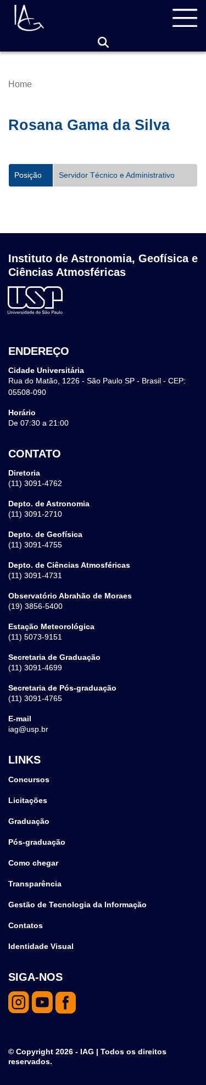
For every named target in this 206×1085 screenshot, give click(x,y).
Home (20, 84)
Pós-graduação (36, 842)
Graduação (28, 821)
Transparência (35, 883)
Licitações (27, 800)
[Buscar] (103, 42)
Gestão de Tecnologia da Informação (77, 904)
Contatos (25, 925)
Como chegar (33, 862)
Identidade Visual (41, 946)
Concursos (28, 779)
